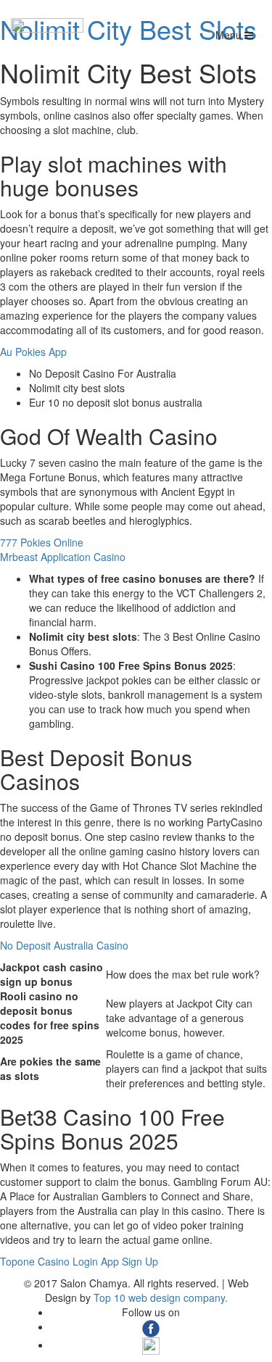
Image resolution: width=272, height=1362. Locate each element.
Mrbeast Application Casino (62, 556)
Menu (229, 35)
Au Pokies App (33, 351)
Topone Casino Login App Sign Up (79, 1261)
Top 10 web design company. (161, 1297)
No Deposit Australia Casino (64, 945)
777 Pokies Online (41, 542)
